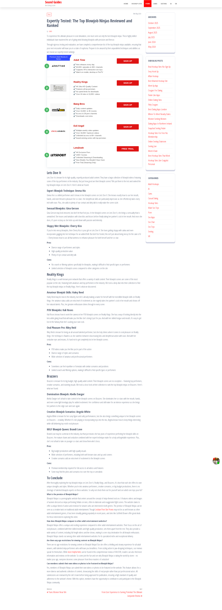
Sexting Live (152, 146)
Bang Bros (79, 104)
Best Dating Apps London (157, 109)
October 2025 (153, 23)
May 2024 (152, 46)
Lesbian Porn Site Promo (104, 509)
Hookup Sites (137, 3)
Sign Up (127, 61)
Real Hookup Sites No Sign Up (159, 66)
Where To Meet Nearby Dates (159, 114)
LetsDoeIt (79, 148)
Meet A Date (152, 151)
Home (126, 3)
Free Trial (128, 149)
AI (171, 3)
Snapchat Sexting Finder (157, 128)
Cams (155, 3)
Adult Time (79, 60)
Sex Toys (151, 226)
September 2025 (154, 27)
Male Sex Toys (153, 207)
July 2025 (151, 37)
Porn (148, 3)
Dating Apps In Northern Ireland (160, 123)
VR (176, 3)
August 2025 (152, 32)
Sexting (164, 3)
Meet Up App (153, 85)
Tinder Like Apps (154, 95)
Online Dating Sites (155, 99)
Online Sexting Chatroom (157, 141)
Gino (50, 31)
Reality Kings (81, 82)
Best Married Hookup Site (158, 81)
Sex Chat (151, 222)
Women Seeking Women (157, 118)
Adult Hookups (153, 184)
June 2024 (152, 42)
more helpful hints (74, 551)
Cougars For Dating (155, 90)
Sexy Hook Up (153, 71)
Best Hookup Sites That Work (159, 155)
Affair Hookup (153, 76)
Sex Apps (151, 217)
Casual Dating (153, 198)
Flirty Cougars (153, 104)
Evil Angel (79, 126)
